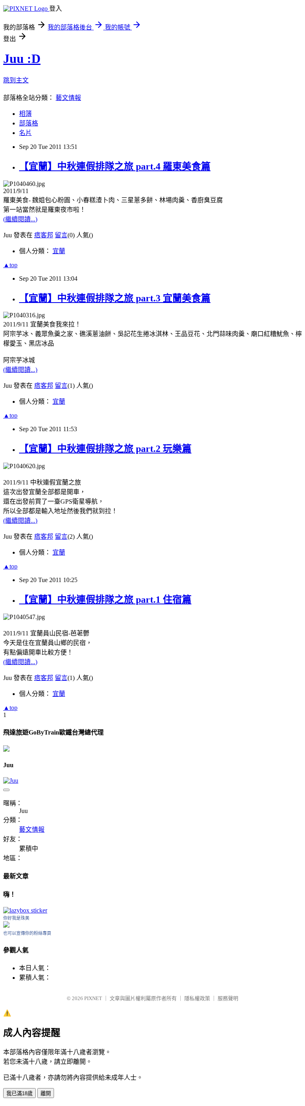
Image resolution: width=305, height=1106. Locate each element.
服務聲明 (228, 998)
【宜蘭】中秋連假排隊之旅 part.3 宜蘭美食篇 (114, 298)
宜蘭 (58, 251)
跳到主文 (16, 80)
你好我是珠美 (16, 918)
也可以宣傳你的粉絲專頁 (27, 933)
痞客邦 (43, 235)
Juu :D (22, 58)
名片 (25, 132)
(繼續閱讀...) (20, 219)
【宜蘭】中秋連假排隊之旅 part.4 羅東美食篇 (114, 166)
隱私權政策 (197, 998)
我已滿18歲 (19, 1093)
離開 (46, 1093)
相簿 (25, 113)
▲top (10, 265)
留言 (61, 235)
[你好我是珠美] (6, 925)
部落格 (28, 123)
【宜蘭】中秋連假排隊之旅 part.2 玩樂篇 (105, 449)
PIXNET (93, 998)
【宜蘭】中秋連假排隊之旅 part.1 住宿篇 (105, 599)
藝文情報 (68, 97)
